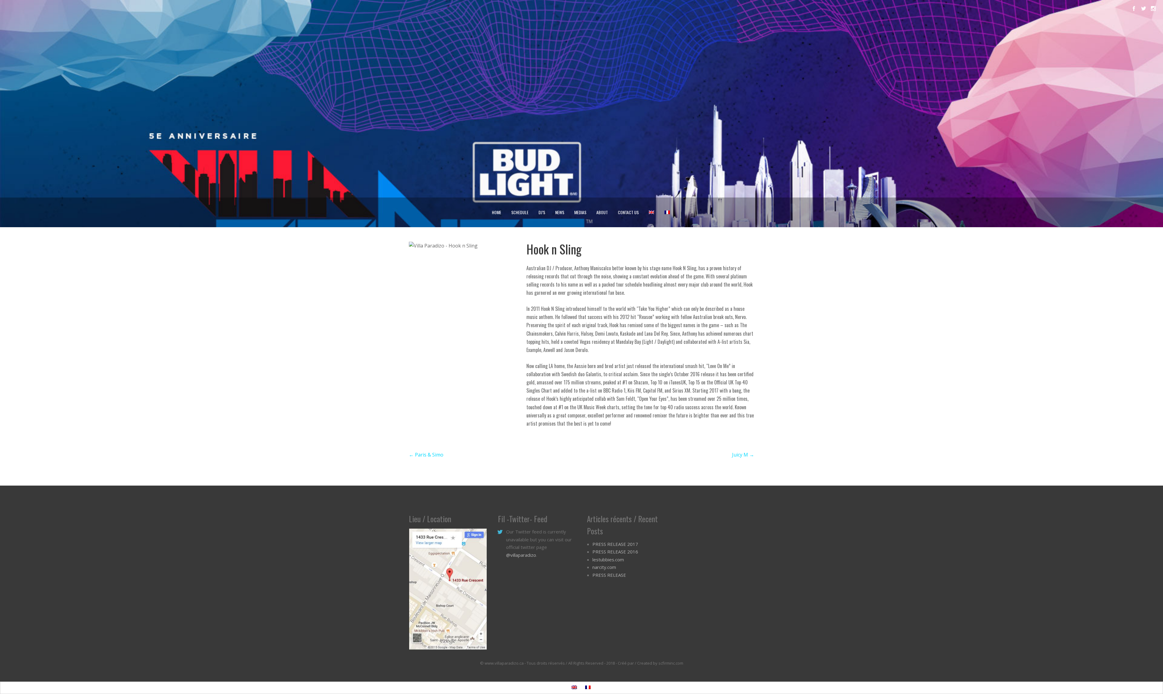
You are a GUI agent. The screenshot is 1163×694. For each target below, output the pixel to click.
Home (496, 212)
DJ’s (541, 212)
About (602, 212)
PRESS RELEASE (609, 575)
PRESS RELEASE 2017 (615, 544)
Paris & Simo (426, 454)
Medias (580, 212)
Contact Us (628, 212)
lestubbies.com (608, 559)
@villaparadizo (521, 555)
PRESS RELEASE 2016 (615, 552)
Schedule (519, 212)
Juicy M (743, 454)
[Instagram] (1153, 8)
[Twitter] (1143, 8)
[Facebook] (1134, 8)
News (559, 212)
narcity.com (604, 567)
